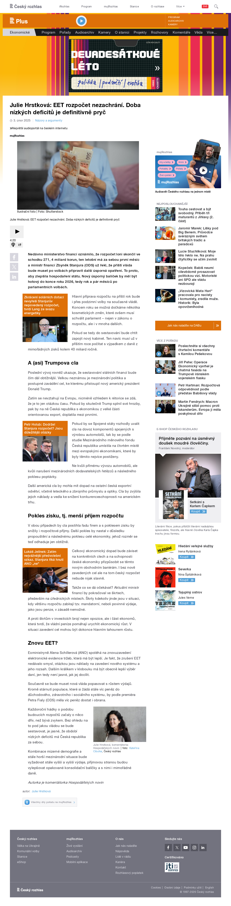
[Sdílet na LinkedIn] (14, 277)
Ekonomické (20, 32)
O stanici (122, 32)
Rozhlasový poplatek (129, 873)
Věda (198, 32)
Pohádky (164, 168)
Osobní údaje (172, 887)
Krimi (181, 162)
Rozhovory (159, 32)
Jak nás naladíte (126, 846)
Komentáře (181, 32)
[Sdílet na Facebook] (14, 257)
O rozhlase (157, 6)
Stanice (134, 6)
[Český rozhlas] (26, 6)
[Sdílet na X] (14, 267)
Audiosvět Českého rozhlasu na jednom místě (183, 191)
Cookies (156, 887)
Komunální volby (28, 851)
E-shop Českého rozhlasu (177, 429)
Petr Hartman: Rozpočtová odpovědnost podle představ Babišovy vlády (199, 389)
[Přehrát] (17, 232)
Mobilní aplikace (77, 862)
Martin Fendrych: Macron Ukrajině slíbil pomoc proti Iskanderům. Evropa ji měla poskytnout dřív (199, 407)
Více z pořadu (167, 340)
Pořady (65, 32)
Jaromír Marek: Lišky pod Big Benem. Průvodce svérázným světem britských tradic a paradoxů (198, 236)
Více (212, 32)
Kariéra (120, 862)
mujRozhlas (111, 6)
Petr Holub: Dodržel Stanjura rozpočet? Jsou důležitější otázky (43, 428)
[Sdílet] (19, 245)
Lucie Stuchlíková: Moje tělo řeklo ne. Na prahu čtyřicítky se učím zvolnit (197, 255)
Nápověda (122, 851)
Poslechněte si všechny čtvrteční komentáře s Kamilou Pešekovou (196, 350)
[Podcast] (13, 245)
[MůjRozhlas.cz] (17, 136)
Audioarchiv (176, 21)
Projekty (140, 32)
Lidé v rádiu (123, 856)
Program (86, 6)
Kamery (173, 24)
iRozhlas (64, 6)
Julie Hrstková (41, 791)
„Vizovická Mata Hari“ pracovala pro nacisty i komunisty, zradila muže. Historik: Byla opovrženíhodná (198, 299)
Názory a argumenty (48, 120)
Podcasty (72, 856)
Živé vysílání (165, 175)
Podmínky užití (193, 887)
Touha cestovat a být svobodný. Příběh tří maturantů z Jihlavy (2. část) (195, 215)
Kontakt (121, 867)
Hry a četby (165, 162)
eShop (21, 862)
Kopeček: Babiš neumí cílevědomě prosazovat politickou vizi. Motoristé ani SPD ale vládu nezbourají (197, 276)
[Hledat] (216, 6)
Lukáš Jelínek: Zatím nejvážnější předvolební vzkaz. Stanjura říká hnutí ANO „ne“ (43, 557)
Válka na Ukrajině (28, 846)
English (209, 887)
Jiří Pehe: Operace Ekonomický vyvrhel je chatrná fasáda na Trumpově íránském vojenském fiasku (195, 370)
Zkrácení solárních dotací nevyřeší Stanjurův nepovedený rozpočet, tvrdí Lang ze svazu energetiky (44, 305)
